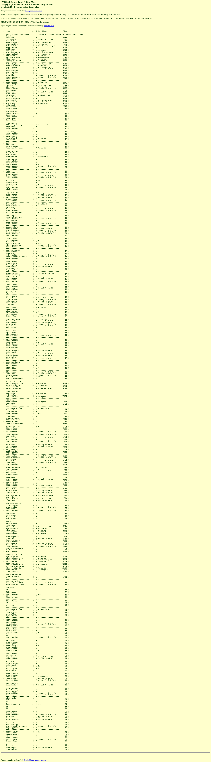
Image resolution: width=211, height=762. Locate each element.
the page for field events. (33, 11)
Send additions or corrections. (35, 760)
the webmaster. (49, 26)
